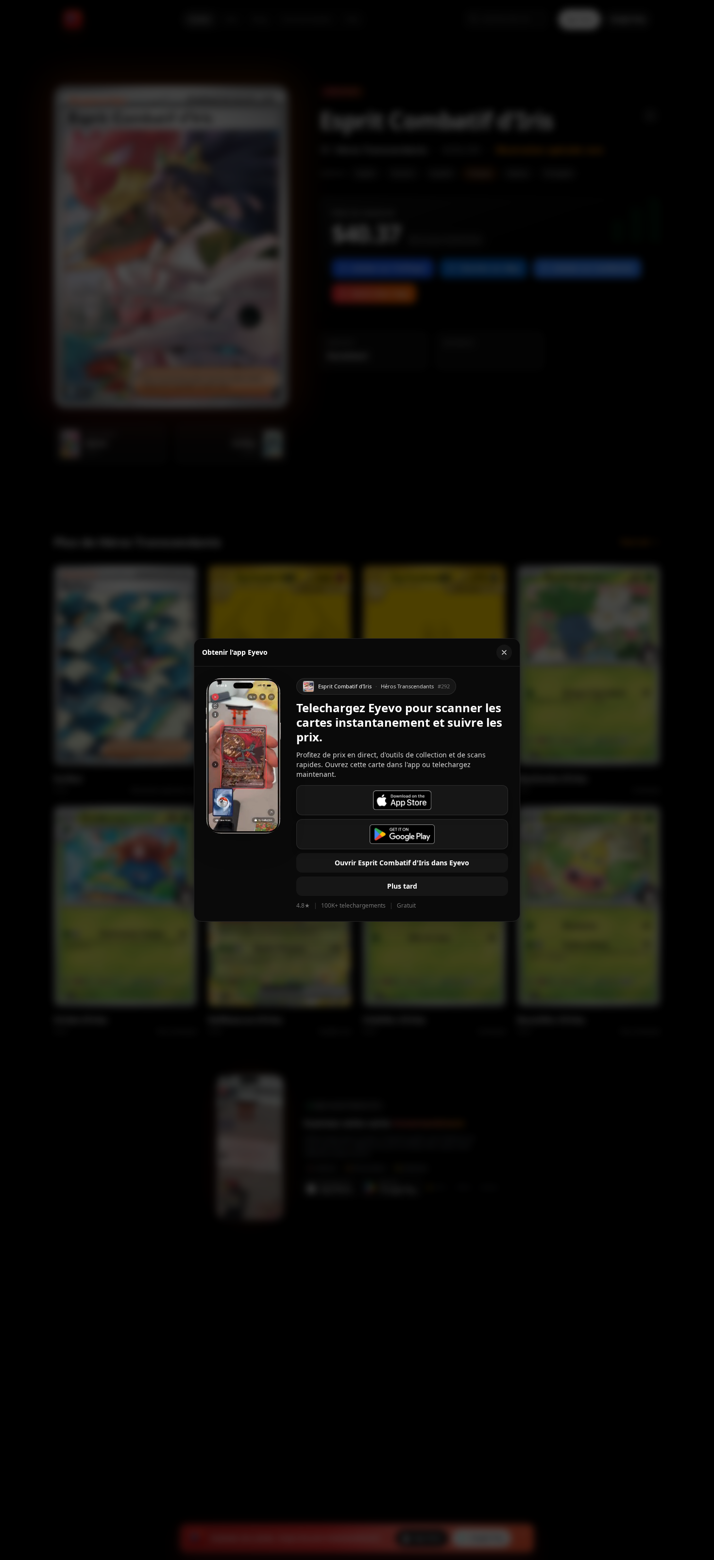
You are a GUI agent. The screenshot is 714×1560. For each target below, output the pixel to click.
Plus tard (402, 886)
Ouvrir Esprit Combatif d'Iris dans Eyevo (402, 862)
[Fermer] (504, 652)
